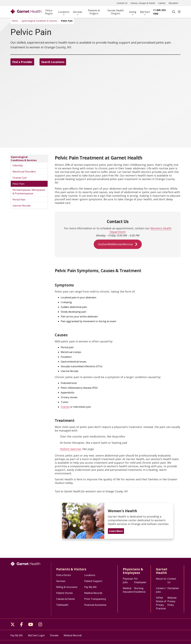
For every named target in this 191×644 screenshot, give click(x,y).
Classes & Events (65, 599)
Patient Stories (64, 593)
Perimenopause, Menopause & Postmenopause (29, 191)
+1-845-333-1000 (159, 11)
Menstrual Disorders (24, 171)
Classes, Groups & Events (142, 3)
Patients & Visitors (94, 12)
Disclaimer (173, 588)
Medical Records (93, 593)
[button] (179, 11)
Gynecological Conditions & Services (24, 158)
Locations (63, 12)
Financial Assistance (95, 605)
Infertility (18, 165)
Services (77, 12)
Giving (132, 12)
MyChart (145, 12)
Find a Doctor (49, 12)
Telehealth (62, 605)
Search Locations (52, 62)
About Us (161, 578)
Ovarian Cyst (20, 177)
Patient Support (93, 581)
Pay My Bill (90, 587)
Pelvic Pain (18, 183)
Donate (54, 635)
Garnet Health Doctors (115, 12)
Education (173, 3)
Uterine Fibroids (22, 205)
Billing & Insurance (66, 587)
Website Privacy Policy (172, 601)
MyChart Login (36, 635)
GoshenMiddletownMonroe (115, 244)
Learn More (116, 531)
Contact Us (122, 3)
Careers (162, 3)
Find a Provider (22, 62)
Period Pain (19, 199)
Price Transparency (95, 599)
